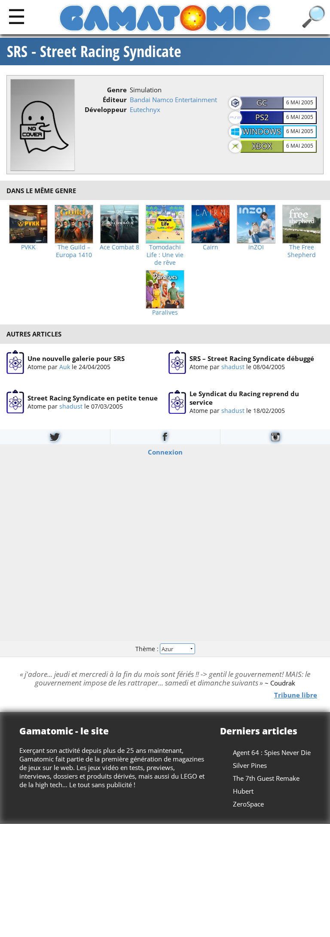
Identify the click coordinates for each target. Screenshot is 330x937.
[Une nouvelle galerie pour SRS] (15, 362)
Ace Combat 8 (119, 247)
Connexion (165, 452)
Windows (261, 131)
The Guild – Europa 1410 (74, 251)
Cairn (210, 247)
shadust (232, 366)
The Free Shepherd (301, 251)
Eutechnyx (145, 109)
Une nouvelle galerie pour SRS (76, 358)
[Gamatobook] (165, 436)
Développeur (106, 109)
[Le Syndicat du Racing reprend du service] (177, 402)
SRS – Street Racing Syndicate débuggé (251, 358)
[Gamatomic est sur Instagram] (275, 436)
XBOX (262, 146)
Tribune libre (295, 694)
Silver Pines (250, 765)
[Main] (16, 16)
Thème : (147, 648)
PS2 (262, 117)
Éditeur (115, 99)
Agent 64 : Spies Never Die (272, 752)
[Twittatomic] (55, 436)
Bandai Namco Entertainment (173, 99)
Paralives (165, 312)
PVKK (28, 247)
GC (262, 102)
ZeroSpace (248, 804)
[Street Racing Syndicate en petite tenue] (15, 402)
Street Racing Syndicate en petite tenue (93, 398)
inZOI (256, 247)
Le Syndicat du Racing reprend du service (244, 397)
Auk (64, 366)
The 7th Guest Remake (266, 778)
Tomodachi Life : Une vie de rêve (165, 255)
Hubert (243, 791)
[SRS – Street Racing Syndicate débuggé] (177, 362)
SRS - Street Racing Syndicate (94, 51)
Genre (117, 89)
